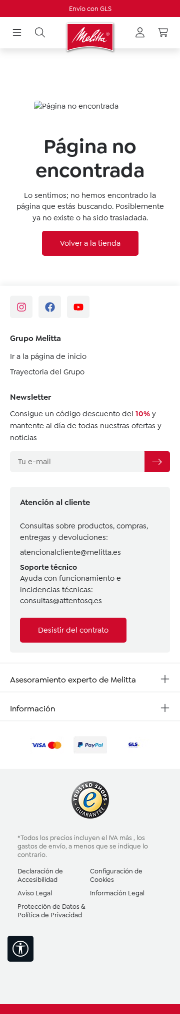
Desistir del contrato (73, 630)
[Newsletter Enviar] (157, 461)
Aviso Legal (35, 893)
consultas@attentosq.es (61, 601)
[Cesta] (163, 32)
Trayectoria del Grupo (47, 372)
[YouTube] (78, 307)
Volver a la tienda (90, 243)
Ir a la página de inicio (48, 356)
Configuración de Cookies (116, 875)
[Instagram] (21, 307)
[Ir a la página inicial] (90, 37)
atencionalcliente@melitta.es (70, 552)
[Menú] (17, 32)
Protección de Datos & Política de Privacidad (51, 910)
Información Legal (117, 893)
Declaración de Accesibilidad (40, 875)
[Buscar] (40, 32)
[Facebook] (50, 307)
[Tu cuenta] (140, 32)
